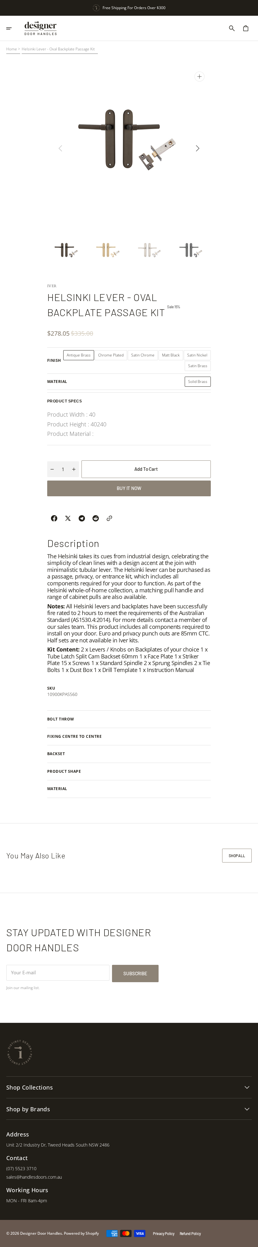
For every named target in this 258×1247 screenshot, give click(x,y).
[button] (13, 28)
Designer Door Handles (41, 1233)
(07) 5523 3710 (21, 1168)
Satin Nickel (199, 356)
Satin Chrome (144, 356)
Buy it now (129, 488)
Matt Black (172, 356)
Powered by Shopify (81, 1233)
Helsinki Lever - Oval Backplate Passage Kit (58, 49)
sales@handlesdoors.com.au (34, 1177)
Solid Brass (199, 383)
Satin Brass (199, 367)
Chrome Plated (112, 356)
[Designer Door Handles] (40, 28)
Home (11, 49)
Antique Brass (80, 356)
